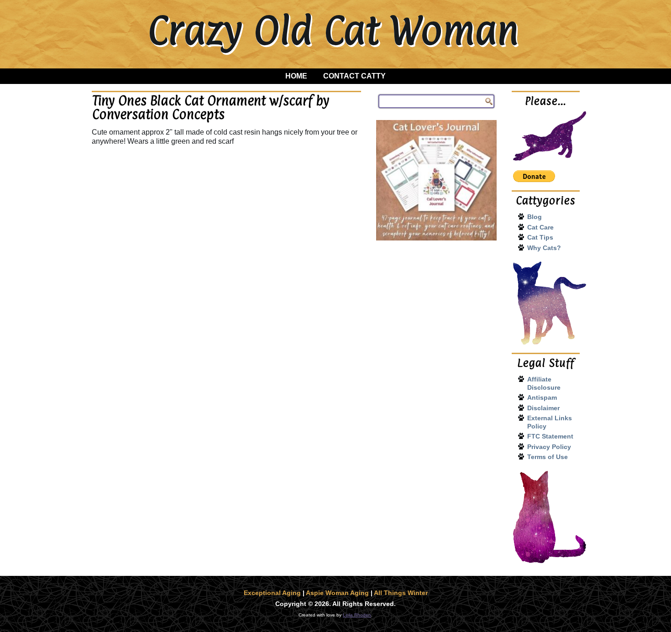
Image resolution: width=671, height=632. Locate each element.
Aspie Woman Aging (337, 592)
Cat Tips (540, 237)
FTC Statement (550, 436)
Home (296, 76)
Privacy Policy (549, 446)
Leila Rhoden (357, 614)
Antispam (542, 397)
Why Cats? (544, 247)
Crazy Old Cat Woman (333, 30)
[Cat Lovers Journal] (436, 180)
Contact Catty (354, 76)
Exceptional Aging (272, 592)
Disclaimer (543, 408)
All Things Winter (401, 592)
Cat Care (540, 227)
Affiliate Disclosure (544, 383)
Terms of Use (547, 456)
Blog (534, 216)
